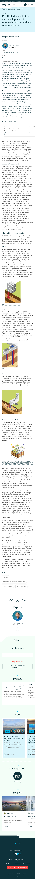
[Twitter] (11, 600)
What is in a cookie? (20, 1)
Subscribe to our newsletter (17, 867)
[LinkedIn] (17, 600)
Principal (5, 56)
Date (3, 50)
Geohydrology (21, 586)
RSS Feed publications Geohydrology (17, 666)
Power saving (7, 586)
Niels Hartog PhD (14, 45)
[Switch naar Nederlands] (17, 854)
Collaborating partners (9, 61)
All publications (17, 662)
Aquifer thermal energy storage (14, 582)
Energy (5, 577)
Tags (3, 573)
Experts (4, 41)
